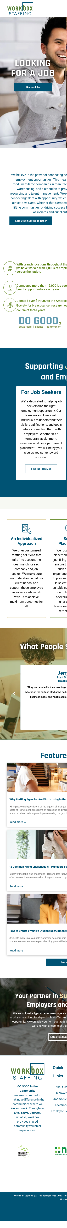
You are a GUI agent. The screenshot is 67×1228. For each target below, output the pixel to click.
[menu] (61, 5)
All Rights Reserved (46, 1196)
